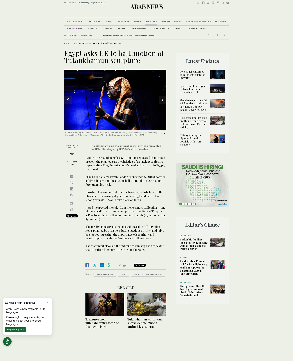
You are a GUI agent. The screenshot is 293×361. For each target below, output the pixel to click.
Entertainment (139, 28)
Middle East (94, 21)
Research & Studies (198, 21)
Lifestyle (151, 21)
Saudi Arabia (75, 21)
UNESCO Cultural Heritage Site (148, 274)
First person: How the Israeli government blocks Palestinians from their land (193, 290)
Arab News (71, 3)
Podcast (220, 21)
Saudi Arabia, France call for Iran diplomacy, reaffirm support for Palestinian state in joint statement (194, 267)
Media (137, 21)
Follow (72, 216)
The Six (178, 28)
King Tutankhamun (105, 274)
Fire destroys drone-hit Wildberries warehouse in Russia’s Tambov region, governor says (194, 105)
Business (124, 21)
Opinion (165, 21)
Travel (121, 28)
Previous (68, 100)
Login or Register (15, 329)
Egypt (123, 274)
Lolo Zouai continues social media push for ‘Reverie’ (192, 74)
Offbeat (107, 28)
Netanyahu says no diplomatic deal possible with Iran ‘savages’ (129, 35)
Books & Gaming (197, 28)
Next (162, 100)
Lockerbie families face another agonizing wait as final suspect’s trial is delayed (193, 122)
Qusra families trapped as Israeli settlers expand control (193, 89)
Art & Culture (74, 28)
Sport (178, 21)
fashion (92, 28)
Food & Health (161, 28)
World (110, 21)
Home (67, 43)
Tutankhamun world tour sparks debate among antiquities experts (144, 323)
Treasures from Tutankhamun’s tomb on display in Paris (102, 323)
